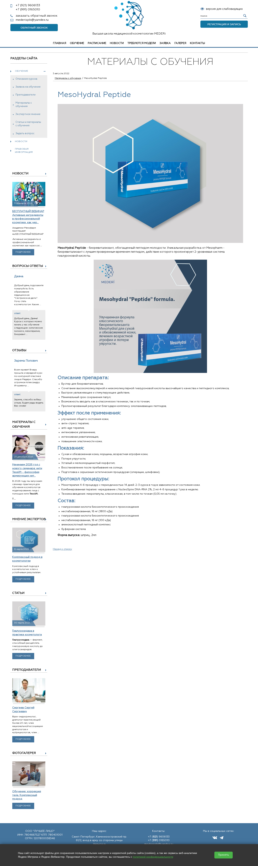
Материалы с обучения (23, 105)
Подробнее (23, 252)
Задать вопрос (24, 133)
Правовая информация (24, 150)
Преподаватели (25, 95)
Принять (223, 855)
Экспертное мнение (27, 114)
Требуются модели (141, 43)
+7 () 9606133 (159, 836)
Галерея (180, 43)
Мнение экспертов (29, 519)
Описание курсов (26, 79)
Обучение (77, 43)
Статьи (18, 593)
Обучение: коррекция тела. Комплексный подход (26, 795)
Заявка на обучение (28, 87)
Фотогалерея (24, 753)
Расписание (97, 43)
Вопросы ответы (27, 266)
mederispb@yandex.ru (32, 20)
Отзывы (19, 350)
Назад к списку (62, 549)
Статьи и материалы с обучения (28, 124)
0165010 (28, 9)
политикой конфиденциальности (153, 856)
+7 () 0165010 (159, 840)
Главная (59, 43)
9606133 (28, 5)
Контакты (197, 43)
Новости (117, 43)
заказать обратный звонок (36, 15)
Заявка (165, 43)
